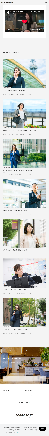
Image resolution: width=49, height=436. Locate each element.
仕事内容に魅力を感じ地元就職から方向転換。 (16, 250)
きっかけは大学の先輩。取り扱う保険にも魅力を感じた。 (19, 170)
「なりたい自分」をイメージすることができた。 (16, 329)
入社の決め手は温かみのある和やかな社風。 (15, 290)
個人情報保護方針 (28, 395)
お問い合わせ (6, 392)
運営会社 (26, 392)
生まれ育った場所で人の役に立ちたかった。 (15, 210)
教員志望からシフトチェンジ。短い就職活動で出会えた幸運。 (20, 130)
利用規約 (26, 397)
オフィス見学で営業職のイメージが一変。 (14, 90)
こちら (17, 432)
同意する (43, 428)
